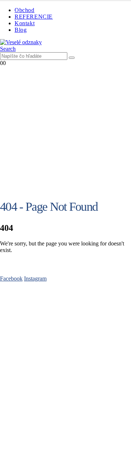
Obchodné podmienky (25, 320)
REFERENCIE (34, 17)
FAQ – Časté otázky (23, 307)
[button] (8, 49)
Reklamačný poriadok (25, 361)
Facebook (11, 278)
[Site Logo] (21, 42)
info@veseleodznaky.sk (74, 389)
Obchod (25, 10)
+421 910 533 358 (21, 389)
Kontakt (25, 23)
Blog (21, 30)
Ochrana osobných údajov (30, 354)
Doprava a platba (19, 326)
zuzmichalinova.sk (65, 441)
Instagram (35, 278)
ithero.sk (105, 434)
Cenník (8, 313)
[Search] (72, 58)
